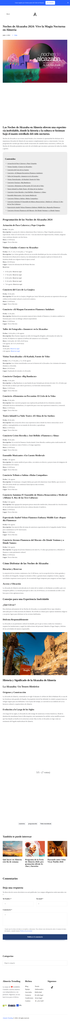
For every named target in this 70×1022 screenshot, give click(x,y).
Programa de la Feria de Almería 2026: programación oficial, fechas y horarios (34, 863)
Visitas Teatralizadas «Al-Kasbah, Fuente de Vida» (23, 179)
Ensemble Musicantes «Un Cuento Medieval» (22, 195)
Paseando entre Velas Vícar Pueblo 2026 (57, 861)
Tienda (37, 986)
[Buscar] (66, 14)
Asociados (28, 992)
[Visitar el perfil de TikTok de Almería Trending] (52, 987)
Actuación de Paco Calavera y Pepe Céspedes (22, 163)
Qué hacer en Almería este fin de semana (12, 861)
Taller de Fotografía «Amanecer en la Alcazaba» (22, 176)
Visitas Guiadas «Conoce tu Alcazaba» (19, 167)
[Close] (68, 3)
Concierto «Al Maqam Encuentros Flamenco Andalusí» (25, 173)
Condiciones (29, 998)
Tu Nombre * (7, 899)
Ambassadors (39, 989)
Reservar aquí (17, 271)
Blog (26, 986)
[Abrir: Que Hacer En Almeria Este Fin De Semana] (12, 849)
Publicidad (38, 992)
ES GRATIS (50, 2)
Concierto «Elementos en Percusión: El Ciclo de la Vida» (25, 186)
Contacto (28, 995)
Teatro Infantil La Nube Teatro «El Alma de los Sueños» (25, 189)
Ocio (15, 35)
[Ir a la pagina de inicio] (35, 14)
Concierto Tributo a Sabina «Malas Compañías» (22, 198)
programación (32, 823)
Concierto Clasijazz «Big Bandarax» (19, 182)
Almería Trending (8, 1018)
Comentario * (7, 910)
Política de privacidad (26, 931)
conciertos (22, 823)
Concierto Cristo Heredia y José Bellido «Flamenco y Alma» (26, 192)
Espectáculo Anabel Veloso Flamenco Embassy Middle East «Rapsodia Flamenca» (33, 207)
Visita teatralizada (45, 823)
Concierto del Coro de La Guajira (18, 170)
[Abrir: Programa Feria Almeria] (35, 849)
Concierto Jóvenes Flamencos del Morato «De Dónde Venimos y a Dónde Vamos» (33, 210)
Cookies (27, 1001)
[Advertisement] (35, 105)
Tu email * (39, 899)
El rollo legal (39, 995)
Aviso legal (38, 998)
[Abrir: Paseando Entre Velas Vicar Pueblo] (57, 849)
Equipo (27, 989)
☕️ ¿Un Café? (39, 1001)
